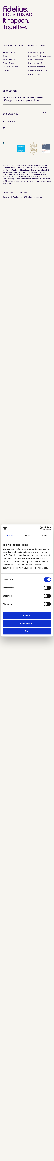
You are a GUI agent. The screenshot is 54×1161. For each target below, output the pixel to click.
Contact (6, 70)
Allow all (27, 615)
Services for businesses (39, 56)
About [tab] (44, 535)
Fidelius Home (9, 52)
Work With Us (9, 60)
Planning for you (36, 52)
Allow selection (27, 623)
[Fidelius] (15, 9)
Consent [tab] (10, 535)
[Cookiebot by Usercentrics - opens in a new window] (39, 528)
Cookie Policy (22, 192)
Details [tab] (27, 535)
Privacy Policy (8, 192)
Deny (27, 631)
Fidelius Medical (10, 67)
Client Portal (9, 63)
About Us (7, 56)
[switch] (47, 588)
